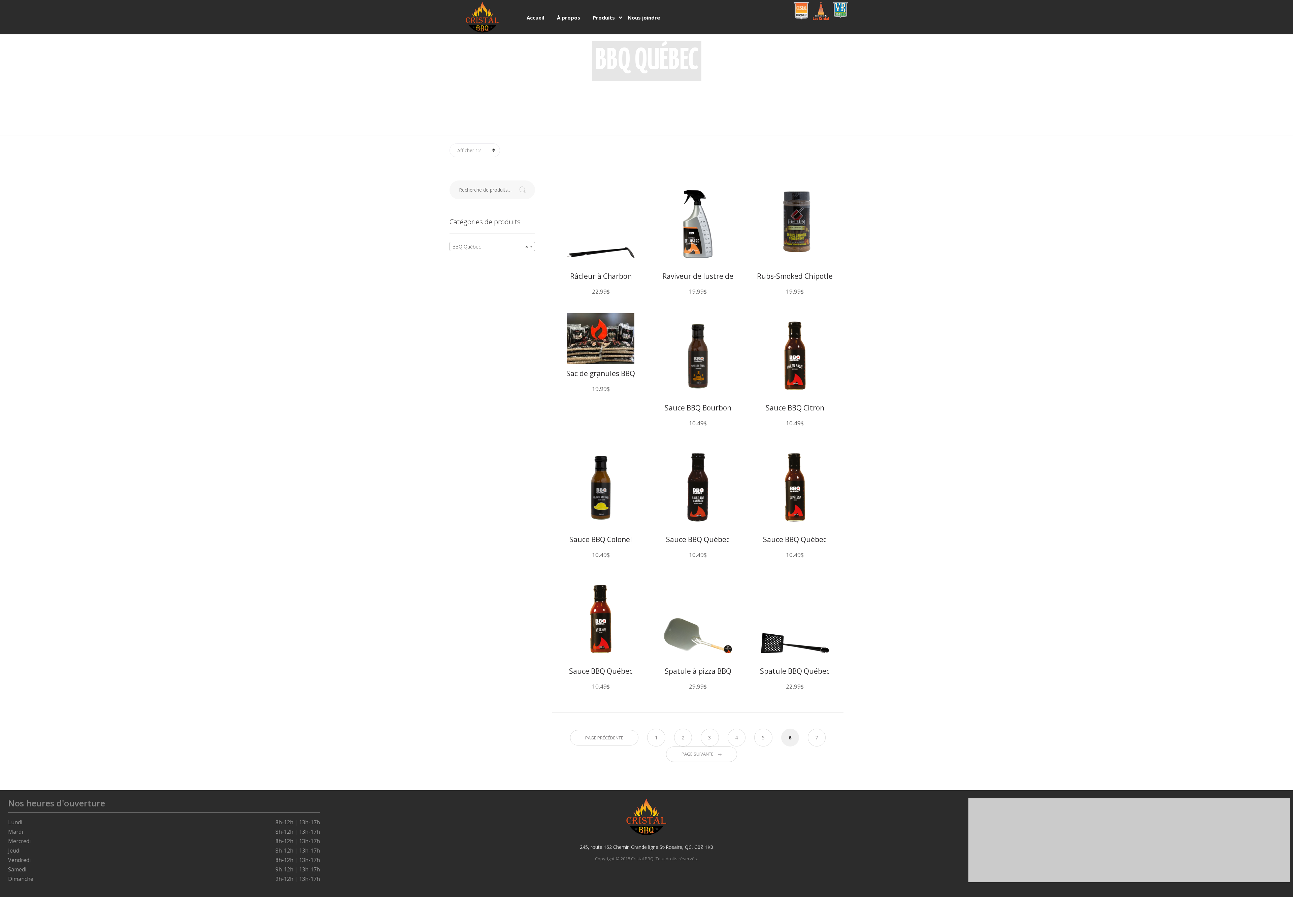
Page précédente (604, 738)
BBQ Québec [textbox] (490, 246)
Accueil (535, 17)
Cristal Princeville (801, 10)
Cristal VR (839, 7)
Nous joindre (644, 17)
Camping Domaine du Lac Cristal (820, 11)
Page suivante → (702, 754)
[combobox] (492, 246)
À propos (568, 17)
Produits (604, 17)
